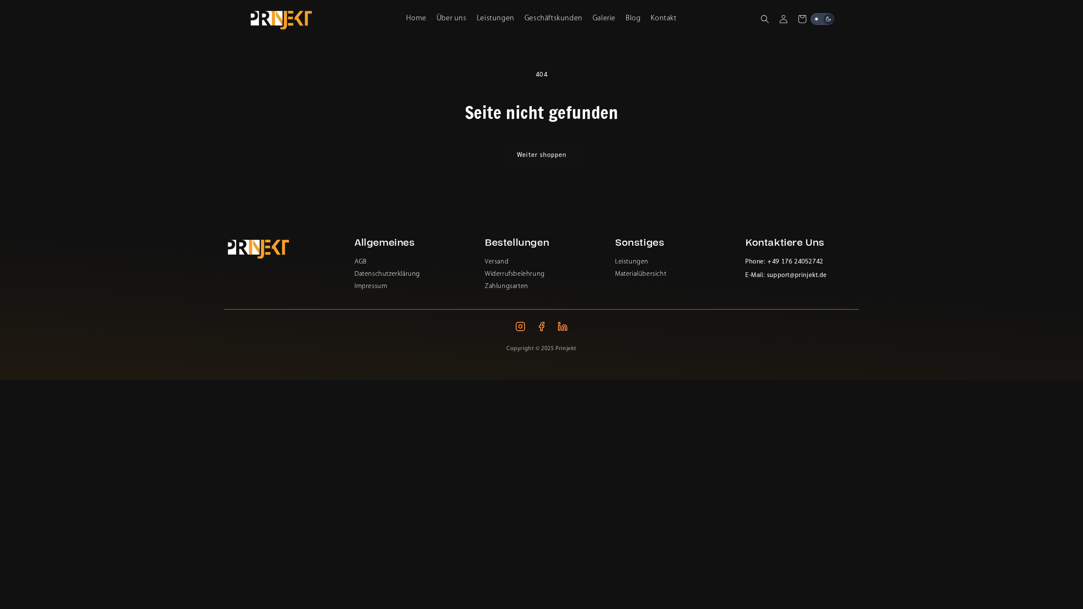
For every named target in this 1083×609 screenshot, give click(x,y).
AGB (361, 261)
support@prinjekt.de (797, 275)
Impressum (371, 286)
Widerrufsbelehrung (515, 274)
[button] (765, 19)
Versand (497, 261)
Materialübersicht (640, 274)
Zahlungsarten (506, 286)
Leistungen (632, 261)
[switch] (822, 19)
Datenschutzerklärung (387, 274)
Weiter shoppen (541, 154)
